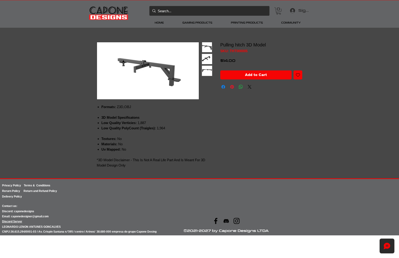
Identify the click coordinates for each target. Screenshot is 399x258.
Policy (18, 191)
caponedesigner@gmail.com (30, 216)
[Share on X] (249, 87)
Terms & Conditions (37, 185)
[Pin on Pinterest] (232, 87)
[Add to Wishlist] (297, 74)
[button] (278, 11)
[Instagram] (237, 221)
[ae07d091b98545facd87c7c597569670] (226, 221)
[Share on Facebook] (223, 87)
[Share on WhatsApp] (241, 87)
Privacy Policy (13, 185)
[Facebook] (216, 221)
